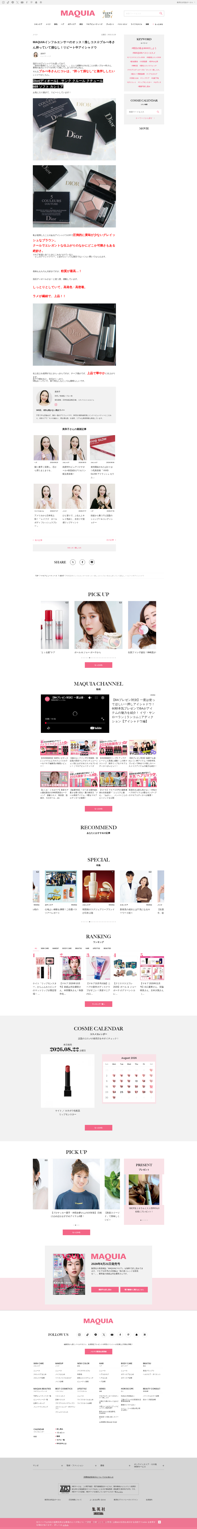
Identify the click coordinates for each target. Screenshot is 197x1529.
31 (114, 1097)
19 (129, 1086)
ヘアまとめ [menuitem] (103, 1378)
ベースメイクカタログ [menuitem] (63, 1378)
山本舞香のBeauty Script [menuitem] (108, 1422)
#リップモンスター (145, 82)
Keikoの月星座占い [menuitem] (128, 1396)
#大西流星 (143, 61)
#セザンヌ (157, 82)
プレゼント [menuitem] (110, 24)
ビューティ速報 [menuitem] (83, 1381)
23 (106, 1092)
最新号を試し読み (105, 1290)
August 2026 (129, 1058)
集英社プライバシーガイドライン (126, 1499)
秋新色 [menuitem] (79, 1374)
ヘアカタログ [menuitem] (104, 1374)
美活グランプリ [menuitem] (148, 1371)
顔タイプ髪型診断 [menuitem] (149, 1399)
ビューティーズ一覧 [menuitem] (41, 1399)
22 (151, 1086)
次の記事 (110, 540)
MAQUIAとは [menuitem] (61, 1443)
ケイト (58, 1111)
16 (107, 1086)
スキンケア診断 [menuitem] (39, 1378)
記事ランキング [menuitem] (39, 1403)
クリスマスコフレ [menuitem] (83, 1371)
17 (114, 1086)
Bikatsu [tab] (78, 948)
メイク (35, 35)
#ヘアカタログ (152, 74)
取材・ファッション (75, 1465)
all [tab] (36, 948)
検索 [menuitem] (35, 1436)
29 (151, 1092)
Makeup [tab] (56, 948)
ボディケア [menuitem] (72, 24)
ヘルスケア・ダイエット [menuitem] (152, 1374)
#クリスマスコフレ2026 (136, 57)
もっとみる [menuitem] (159, 24)
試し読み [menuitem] (59, 1429)
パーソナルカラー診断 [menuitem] (151, 1396)
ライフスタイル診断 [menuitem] (84, 1403)
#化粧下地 (155, 78)
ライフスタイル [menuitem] (136, 24)
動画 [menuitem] (58, 1436)
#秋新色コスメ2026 (154, 57)
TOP (36, 576)
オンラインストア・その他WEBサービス (145, 1465)
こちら (120, 1492)
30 (106, 1097)
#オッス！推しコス (74, 548)
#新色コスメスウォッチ (148, 66)
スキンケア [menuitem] (38, 24)
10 (114, 1081)
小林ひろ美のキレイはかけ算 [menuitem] (108, 1402)
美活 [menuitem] (81, 24)
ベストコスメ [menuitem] (122, 24)
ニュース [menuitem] (37, 1371)
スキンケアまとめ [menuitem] (40, 1374)
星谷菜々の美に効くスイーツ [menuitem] (108, 1417)
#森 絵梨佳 (134, 61)
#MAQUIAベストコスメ (144, 53)
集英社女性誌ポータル (185, 2)
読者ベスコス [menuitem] (60, 1399)
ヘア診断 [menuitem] (102, 1381)
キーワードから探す (144, 118)
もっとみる (98, 665)
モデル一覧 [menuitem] (60, 1440)
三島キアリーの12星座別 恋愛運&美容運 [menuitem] (131, 1400)
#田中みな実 (153, 61)
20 (136, 1086)
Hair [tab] (87, 948)
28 (143, 1092)
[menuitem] (44, 1365)
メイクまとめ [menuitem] (60, 1374)
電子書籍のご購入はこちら (134, 1290)
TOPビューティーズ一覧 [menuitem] (42, 1396)
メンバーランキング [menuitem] (41, 1407)
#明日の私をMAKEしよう (144, 48)
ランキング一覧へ (98, 1004)
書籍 (102, 1465)
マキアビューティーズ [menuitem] (94, 24)
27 (136, 1092)
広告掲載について (75, 1499)
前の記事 (38, 540)
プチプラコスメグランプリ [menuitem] (65, 1403)
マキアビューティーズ (49, 576)
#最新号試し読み (144, 86)
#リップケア (144, 78)
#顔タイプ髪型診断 (138, 74)
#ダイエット (131, 82)
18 (121, 1086)
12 (129, 1081)
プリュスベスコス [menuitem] (61, 1412)
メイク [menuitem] (48, 24)
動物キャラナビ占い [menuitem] (128, 1405)
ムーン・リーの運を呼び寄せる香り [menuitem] (130, 1409)
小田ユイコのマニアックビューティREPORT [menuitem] (108, 1407)
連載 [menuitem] (147, 24)
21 (144, 1086)
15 (151, 1081)
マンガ (35, 1465)
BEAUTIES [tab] (107, 948)
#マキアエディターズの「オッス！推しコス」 (144, 70)
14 (144, 1081)
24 (114, 1092)
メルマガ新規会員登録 (98, 1352)
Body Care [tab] (67, 948)
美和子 (57, 392)
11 (121, 1081)
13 (136, 1081)
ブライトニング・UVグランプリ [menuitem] (65, 1407)
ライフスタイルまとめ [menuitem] (85, 1399)
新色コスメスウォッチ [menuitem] (85, 1378)
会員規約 (149, 1499)
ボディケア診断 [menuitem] (126, 1378)
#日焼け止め (134, 78)
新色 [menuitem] (55, 24)
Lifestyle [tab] (96, 948)
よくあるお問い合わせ (98, 1499)
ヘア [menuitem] (62, 24)
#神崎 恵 (135, 66)
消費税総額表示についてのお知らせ (98, 1477)
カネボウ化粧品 (72, 1111)
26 (129, 1092)
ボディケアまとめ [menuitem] (127, 1374)
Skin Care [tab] (45, 948)
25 (121, 1092)
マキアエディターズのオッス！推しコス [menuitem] (108, 1396)
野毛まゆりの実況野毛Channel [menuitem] (107, 1412)
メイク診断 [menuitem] (59, 1381)
